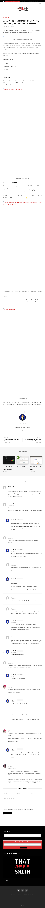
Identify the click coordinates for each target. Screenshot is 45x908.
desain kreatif (11, 503)
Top (23, 905)
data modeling (14, 411)
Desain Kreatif (11, 486)
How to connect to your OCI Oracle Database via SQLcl (35, 468)
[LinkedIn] (26, 890)
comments (6, 411)
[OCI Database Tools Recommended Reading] (23, 460)
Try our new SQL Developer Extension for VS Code (21, 894)
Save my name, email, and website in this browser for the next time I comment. (18, 809)
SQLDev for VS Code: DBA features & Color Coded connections (8, 468)
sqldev (21, 411)
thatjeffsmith (22, 423)
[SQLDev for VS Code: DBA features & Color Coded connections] (9, 460)
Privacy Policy (6, 880)
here (20, 755)
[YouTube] (22, 890)
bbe (8, 507)
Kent (9, 765)
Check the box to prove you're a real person (12, 814)
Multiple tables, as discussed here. (17, 654)
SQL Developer (6, 17)
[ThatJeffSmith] (22, 9)
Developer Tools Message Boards (22, 897)
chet (9, 685)
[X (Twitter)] (18, 890)
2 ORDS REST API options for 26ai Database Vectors (30, 1)
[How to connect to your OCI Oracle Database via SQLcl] (36, 460)
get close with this (23, 526)
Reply (41, 486)
